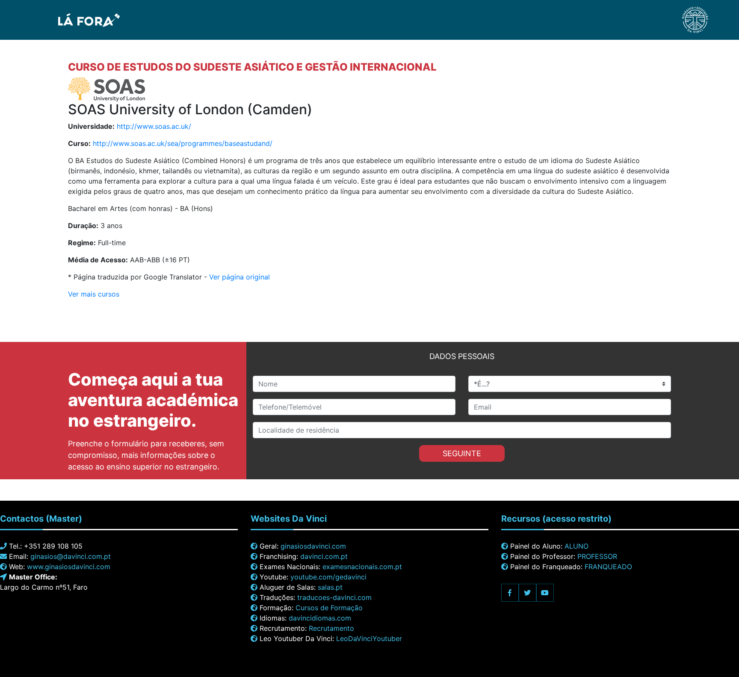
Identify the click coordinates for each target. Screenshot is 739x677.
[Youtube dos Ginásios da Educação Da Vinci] (545, 593)
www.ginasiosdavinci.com (68, 566)
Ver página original (239, 277)
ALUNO (576, 546)
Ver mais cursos (93, 294)
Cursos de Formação (329, 607)
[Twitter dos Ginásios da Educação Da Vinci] (527, 593)
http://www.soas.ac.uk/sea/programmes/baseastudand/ (182, 143)
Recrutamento (331, 628)
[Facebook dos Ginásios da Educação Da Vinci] (510, 593)
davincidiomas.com (320, 618)
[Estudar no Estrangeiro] (65, 19)
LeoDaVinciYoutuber (369, 638)
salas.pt (330, 587)
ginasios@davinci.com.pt (70, 556)
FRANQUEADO (608, 566)
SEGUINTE (462, 453)
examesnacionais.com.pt (362, 566)
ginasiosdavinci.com (313, 546)
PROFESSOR (597, 556)
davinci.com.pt (324, 556)
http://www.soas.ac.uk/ (154, 126)
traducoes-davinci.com (334, 597)
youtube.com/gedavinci (328, 577)
